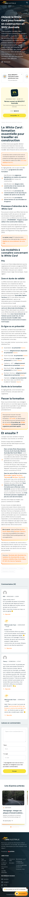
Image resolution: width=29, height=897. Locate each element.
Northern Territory (18, 477)
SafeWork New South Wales (17, 559)
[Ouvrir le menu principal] (27, 2)
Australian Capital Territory (13, 475)
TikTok (5, 885)
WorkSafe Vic (22, 555)
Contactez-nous (20, 869)
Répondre (7, 614)
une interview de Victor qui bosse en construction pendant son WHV (15, 708)
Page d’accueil (3, 859)
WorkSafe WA (15, 557)
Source (23, 348)
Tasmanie (7, 477)
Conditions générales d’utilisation (21, 866)
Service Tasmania (15, 561)
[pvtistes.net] (11, 851)
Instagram (6, 882)
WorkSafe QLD (13, 555)
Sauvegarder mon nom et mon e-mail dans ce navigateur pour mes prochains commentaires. (13, 764)
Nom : (5, 745)
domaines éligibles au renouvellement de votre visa (14, 241)
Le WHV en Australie (4, 863)
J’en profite (13, 115)
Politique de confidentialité (19, 862)
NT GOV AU (6, 561)
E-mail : (5, 754)
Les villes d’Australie (4, 871)
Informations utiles (4, 867)
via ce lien (12, 418)
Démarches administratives (9, 568)
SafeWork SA (6, 557)
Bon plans (11, 863)
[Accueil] (8, 2)
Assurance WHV (12, 859)
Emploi (21, 568)
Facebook (6, 879)
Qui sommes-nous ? (21, 859)
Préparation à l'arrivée (8, 571)
